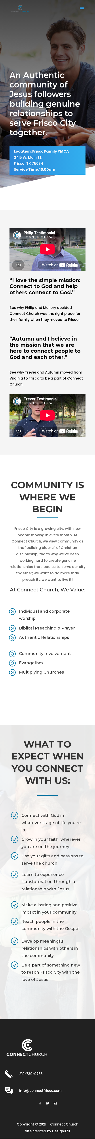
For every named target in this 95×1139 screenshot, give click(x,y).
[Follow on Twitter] (47, 1103)
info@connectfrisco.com (40, 1090)
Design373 (61, 1131)
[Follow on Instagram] (55, 1103)
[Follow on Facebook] (40, 1103)
